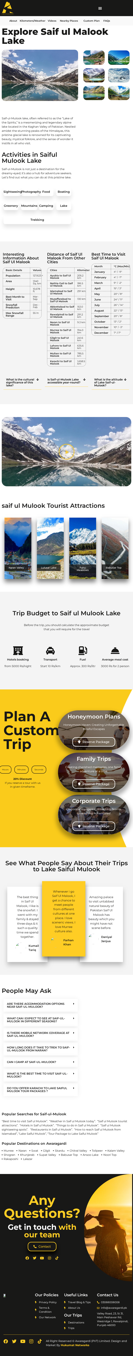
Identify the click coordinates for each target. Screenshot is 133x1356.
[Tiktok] (57, 1258)
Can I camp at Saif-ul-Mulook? (31, 1062)
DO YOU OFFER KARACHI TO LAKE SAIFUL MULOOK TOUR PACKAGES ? (37, 1090)
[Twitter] (34, 1258)
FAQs (106, 20)
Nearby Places (69, 20)
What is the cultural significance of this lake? (20, 382)
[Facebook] (27, 1258)
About (13, 20)
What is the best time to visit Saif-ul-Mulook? (37, 1075)
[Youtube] (42, 1258)
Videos (52, 20)
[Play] (66, 451)
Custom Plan (91, 20)
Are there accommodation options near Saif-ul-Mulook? (35, 1005)
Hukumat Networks (75, 1345)
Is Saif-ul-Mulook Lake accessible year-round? (63, 381)
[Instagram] (49, 1258)
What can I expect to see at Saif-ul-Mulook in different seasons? (36, 1020)
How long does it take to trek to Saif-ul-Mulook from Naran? (38, 1049)
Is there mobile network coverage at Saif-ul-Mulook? (38, 1034)
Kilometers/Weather (32, 20)
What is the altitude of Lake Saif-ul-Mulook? (108, 382)
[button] (100, 8)
